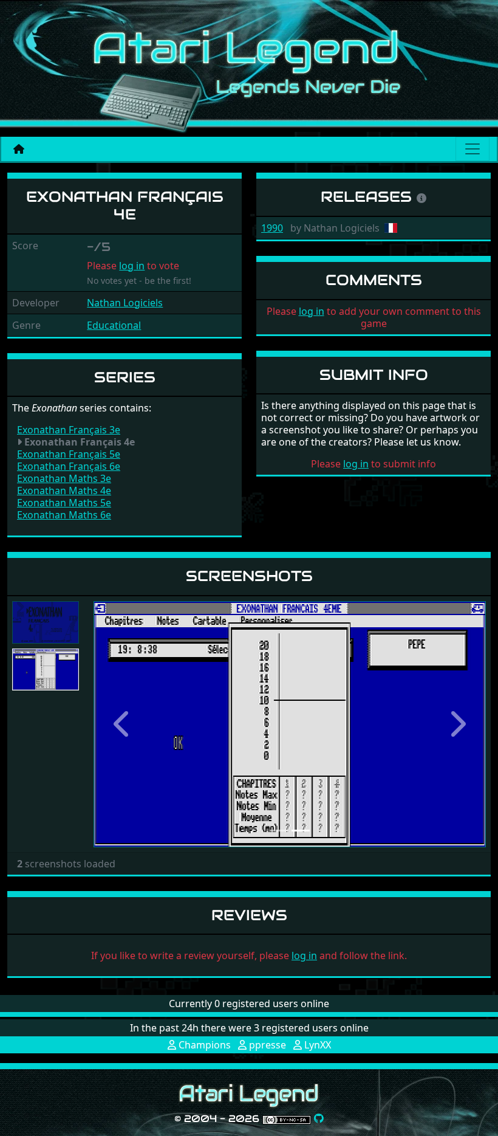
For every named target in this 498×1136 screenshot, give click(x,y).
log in (132, 265)
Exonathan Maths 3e (64, 478)
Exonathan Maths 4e (64, 490)
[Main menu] (472, 149)
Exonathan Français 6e (68, 466)
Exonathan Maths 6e (64, 515)
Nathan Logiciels (125, 302)
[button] (123, 724)
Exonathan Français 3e (68, 429)
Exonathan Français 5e (68, 454)
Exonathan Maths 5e (64, 502)
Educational (114, 325)
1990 (272, 228)
